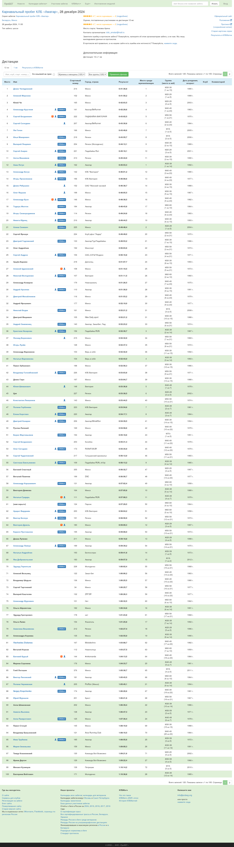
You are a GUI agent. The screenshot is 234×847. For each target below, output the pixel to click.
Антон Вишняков (21, 158)
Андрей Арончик (21, 289)
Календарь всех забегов (71, 795)
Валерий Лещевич (22, 144)
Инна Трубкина (20, 739)
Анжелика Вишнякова (23, 628)
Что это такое (125, 795)
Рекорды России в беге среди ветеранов (78, 819)
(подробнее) (122, 16)
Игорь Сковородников (24, 213)
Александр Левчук (22, 545)
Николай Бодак (20, 310)
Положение (224, 20)
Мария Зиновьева (22, 746)
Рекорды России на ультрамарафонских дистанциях (84, 822)
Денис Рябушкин (21, 185)
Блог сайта (7, 803)
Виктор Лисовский (22, 677)
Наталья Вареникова (23, 358)
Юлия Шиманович (22, 386)
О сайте (5, 795)
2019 (92, 806)
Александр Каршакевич (24, 483)
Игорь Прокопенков (22, 178)
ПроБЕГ (8, 3)
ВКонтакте (28, 811)
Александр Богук (21, 171)
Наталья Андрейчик (22, 552)
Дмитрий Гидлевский (23, 241)
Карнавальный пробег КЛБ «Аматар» (30, 11)
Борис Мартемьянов (23, 434)
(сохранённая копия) (222, 27)
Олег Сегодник (20, 448)
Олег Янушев (19, 192)
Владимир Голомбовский (25, 372)
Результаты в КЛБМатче (221, 35)
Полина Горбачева (22, 407)
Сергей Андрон (20, 254)
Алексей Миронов (22, 95)
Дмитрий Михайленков (24, 296)
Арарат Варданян (21, 511)
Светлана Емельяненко (24, 462)
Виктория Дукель (21, 524)
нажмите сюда (170, 43)
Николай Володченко (23, 275)
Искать (215, 3)
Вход (225, 3)
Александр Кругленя (23, 109)
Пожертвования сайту (11, 806)
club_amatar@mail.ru (115, 32)
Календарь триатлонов (71, 800)
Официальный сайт (223, 16)
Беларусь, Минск (9, 20)
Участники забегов (59, 3)
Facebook (38, 811)
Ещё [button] (87, 3)
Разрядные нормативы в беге (74, 830)
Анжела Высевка (21, 711)
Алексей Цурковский (23, 268)
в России (102, 825)
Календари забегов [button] (37, 3)
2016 (108, 806)
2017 (103, 806)
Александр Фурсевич (23, 601)
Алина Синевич (20, 227)
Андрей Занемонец (22, 324)
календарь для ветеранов (94, 795)
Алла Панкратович (22, 718)
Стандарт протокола (70, 833)
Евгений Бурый (20, 656)
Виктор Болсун (20, 518)
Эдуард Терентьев (22, 566)
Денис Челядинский (22, 88)
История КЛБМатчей (128, 800)
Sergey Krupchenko (22, 691)
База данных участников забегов (75, 803)
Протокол (225, 24)
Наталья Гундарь (21, 497)
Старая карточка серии (221, 31)
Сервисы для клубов (11, 797)
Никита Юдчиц (20, 220)
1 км (15, 67)
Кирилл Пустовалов (23, 531)
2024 (86, 806)
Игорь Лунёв (19, 344)
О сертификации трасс (71, 811)
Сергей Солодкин (21, 123)
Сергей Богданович (22, 116)
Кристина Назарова (22, 331)
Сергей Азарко (20, 151)
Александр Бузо (21, 199)
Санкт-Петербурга (101, 797)
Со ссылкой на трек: (42, 73)
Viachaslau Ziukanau (23, 642)
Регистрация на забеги (12, 800)
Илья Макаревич (21, 137)
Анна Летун (18, 164)
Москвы (87, 797)
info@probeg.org (185, 795)
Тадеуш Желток (20, 206)
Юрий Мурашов (20, 698)
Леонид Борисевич (22, 338)
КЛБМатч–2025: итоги (128, 797)
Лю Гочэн (17, 130)
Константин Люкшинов (24, 400)
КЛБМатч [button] (76, 3)
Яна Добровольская (23, 559)
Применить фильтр (118, 74)
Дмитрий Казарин (21, 421)
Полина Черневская (22, 684)
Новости (21, 3)
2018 (97, 806)
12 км (6, 67)
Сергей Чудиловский (23, 455)
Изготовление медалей (104, 3)
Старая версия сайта (11, 808)
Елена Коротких (21, 414)
